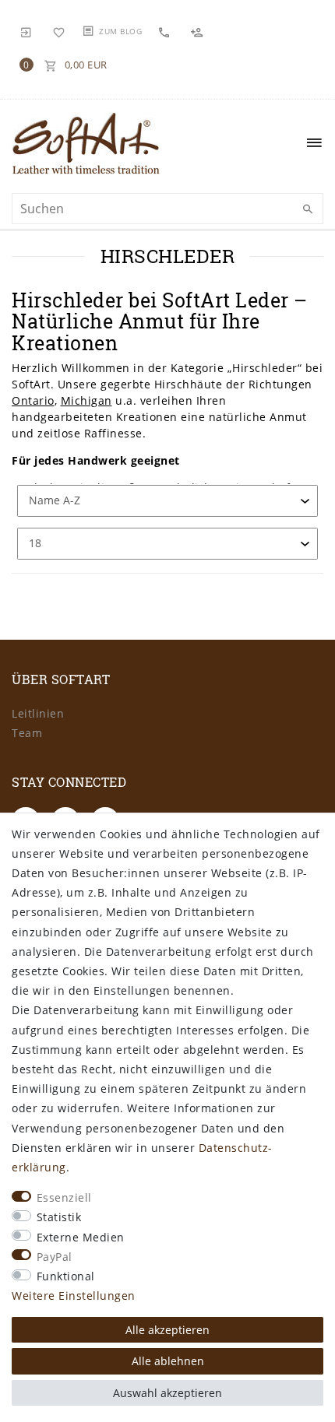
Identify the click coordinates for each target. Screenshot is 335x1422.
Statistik (59, 1217)
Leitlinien (38, 713)
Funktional (66, 1276)
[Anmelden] (26, 31)
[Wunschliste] (59, 31)
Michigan (86, 400)
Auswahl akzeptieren (167, 1392)
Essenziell (64, 1197)
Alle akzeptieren (167, 1329)
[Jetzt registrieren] (198, 31)
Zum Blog (120, 31)
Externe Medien (81, 1237)
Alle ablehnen (168, 1361)
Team (27, 732)
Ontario (33, 400)
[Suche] (308, 209)
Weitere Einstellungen (74, 1295)
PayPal (54, 1256)
